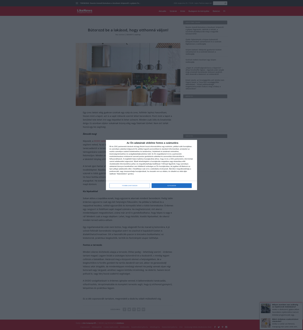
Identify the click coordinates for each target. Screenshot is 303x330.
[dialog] (151, 165)
